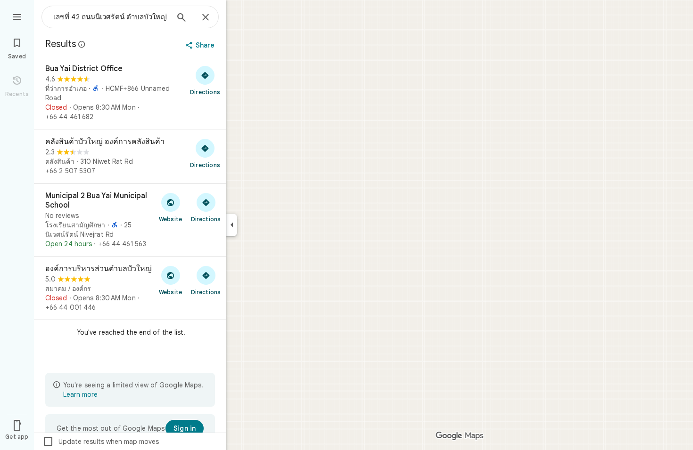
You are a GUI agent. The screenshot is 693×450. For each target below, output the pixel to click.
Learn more (80, 394)
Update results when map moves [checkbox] (100, 441)
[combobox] (110, 17)
